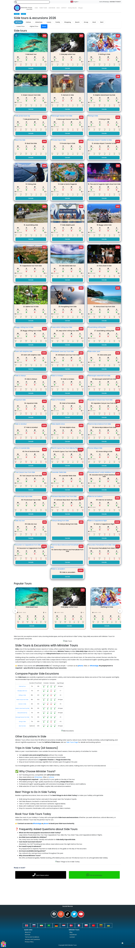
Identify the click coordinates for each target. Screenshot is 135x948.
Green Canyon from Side (22, 699)
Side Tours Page (72, 742)
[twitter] (74, 914)
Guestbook (52, 8)
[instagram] (61, 914)
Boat (94, 22)
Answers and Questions (32, 939)
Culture (28, 22)
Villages (80, 8)
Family (57, 22)
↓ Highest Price (33, 26)
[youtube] (81, 914)
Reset (44, 26)
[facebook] (54, 914)
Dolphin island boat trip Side (22, 708)
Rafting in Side (22, 695)
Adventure (38, 22)
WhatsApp (94, 666)
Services (27, 935)
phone (80, 666)
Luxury (49, 22)
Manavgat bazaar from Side (22, 717)
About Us (28, 932)
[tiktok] (67, 914)
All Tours (18, 22)
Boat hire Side (22, 726)
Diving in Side (22, 721)
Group (86, 22)
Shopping (67, 22)
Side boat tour (22, 686)
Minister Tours (26, 8)
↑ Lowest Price (20, 26)
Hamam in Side (22, 704)
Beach (77, 22)
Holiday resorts (72, 8)
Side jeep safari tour (22, 690)
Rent (101, 22)
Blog (71, 932)
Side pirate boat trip (22, 712)
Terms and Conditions (32, 937)
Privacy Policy (29, 942)
